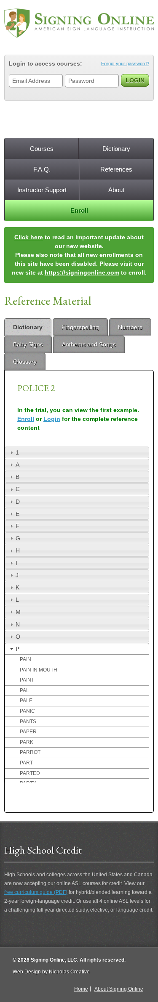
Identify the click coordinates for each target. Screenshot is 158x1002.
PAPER (28, 732)
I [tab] (16, 563)
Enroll (79, 210)
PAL (24, 690)
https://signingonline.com (82, 272)
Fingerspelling (80, 327)
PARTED (30, 773)
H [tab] (18, 550)
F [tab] (17, 526)
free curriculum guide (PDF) (35, 892)
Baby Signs (28, 344)
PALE (26, 700)
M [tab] (18, 611)
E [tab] (17, 513)
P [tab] (17, 648)
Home (81, 989)
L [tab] (17, 599)
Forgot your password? (125, 63)
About (116, 189)
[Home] (79, 23)
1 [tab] (17, 452)
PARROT (30, 752)
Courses (42, 148)
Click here (28, 237)
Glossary (25, 361)
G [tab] (18, 538)
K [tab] (17, 587)
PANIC (27, 711)
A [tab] (17, 464)
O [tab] (18, 636)
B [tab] (17, 476)
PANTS (28, 721)
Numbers (130, 327)
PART (26, 763)
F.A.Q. (42, 169)
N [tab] (18, 624)
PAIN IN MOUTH (38, 670)
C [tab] (18, 489)
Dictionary (116, 148)
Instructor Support (42, 189)
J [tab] (17, 575)
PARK (26, 742)
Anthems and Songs (89, 344)
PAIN (25, 659)
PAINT (27, 680)
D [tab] (18, 501)
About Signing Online (118, 989)
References (116, 169)
